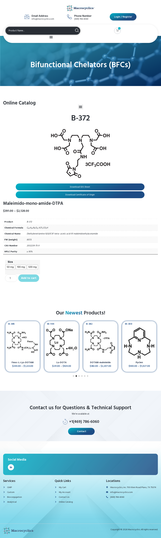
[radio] (10, 267)
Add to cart (28, 278)
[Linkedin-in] (11, 467)
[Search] (77, 31)
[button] (117, 31)
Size (10, 262)
